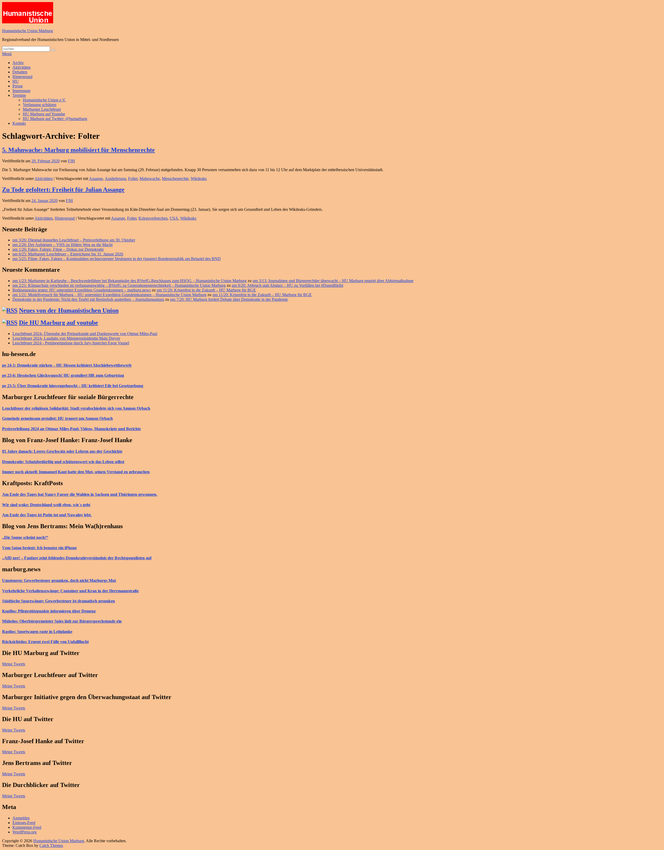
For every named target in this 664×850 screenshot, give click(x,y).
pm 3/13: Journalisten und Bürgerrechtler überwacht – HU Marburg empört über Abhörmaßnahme (333, 280)
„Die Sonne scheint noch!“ (25, 537)
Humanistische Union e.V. (44, 100)
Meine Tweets (13, 664)
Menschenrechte (175, 178)
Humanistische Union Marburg (27, 31)
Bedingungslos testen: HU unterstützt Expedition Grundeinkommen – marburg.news (81, 290)
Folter (132, 178)
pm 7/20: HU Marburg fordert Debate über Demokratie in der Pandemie (229, 299)
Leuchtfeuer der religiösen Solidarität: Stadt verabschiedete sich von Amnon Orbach (76, 408)
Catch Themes (51, 845)
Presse (17, 86)
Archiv (18, 62)
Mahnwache (150, 178)
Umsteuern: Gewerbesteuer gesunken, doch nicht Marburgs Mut (59, 580)
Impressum (21, 90)
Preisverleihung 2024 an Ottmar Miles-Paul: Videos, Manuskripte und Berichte (71, 429)
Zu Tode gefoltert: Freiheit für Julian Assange (63, 189)
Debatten (19, 72)
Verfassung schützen (39, 104)
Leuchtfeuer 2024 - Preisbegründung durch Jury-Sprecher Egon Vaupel (70, 343)
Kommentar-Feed (26, 827)
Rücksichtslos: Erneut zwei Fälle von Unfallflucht (45, 641)
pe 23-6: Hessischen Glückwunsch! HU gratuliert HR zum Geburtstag (63, 375)
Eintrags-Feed (23, 822)
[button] (27, 12)
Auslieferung (115, 178)
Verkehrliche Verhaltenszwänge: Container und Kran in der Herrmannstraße (70, 591)
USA (174, 218)
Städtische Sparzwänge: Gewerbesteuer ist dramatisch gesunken (58, 601)
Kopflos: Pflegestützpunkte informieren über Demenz (49, 611)
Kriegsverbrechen (153, 218)
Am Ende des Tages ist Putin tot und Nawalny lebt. (47, 515)
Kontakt (19, 123)
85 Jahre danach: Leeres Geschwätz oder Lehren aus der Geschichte (62, 451)
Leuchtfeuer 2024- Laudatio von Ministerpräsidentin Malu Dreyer (66, 338)
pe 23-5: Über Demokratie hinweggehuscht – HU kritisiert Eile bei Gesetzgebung (72, 386)
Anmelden (21, 818)
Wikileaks (199, 178)
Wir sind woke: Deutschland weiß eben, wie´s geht (46, 505)
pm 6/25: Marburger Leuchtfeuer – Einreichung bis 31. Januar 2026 (67, 254)
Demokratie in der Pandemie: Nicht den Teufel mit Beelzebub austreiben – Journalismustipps (88, 299)
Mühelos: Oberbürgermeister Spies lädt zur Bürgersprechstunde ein (62, 621)
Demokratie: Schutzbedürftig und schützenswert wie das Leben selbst (63, 461)
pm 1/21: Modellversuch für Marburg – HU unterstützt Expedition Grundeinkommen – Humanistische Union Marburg (109, 294)
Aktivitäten (21, 67)
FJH (71, 161)
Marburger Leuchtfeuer (42, 109)
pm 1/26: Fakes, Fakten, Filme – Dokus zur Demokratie (58, 249)
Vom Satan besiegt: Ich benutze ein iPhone (39, 548)
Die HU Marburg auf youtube (58, 322)
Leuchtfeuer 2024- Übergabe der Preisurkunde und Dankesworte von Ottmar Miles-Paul (84, 333)
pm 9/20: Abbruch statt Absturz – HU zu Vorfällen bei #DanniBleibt (287, 285)
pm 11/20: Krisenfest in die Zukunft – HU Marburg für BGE (206, 290)
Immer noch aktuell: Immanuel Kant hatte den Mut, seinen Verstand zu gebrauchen (76, 472)
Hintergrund (22, 76)
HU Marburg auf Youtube (44, 114)
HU (15, 81)
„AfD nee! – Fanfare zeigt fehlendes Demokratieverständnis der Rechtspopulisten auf (76, 558)
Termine (19, 95)
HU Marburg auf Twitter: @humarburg (55, 118)
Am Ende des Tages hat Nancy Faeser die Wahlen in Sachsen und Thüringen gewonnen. (79, 494)
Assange (96, 178)
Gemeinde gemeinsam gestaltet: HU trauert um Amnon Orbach (57, 418)
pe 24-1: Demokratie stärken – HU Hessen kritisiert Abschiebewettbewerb (67, 365)
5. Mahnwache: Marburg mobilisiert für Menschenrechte (78, 150)
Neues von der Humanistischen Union (69, 310)
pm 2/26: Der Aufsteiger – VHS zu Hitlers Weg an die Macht (62, 244)
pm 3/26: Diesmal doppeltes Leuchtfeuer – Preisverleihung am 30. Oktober (73, 240)
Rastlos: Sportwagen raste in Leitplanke (37, 631)
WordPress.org (24, 832)
